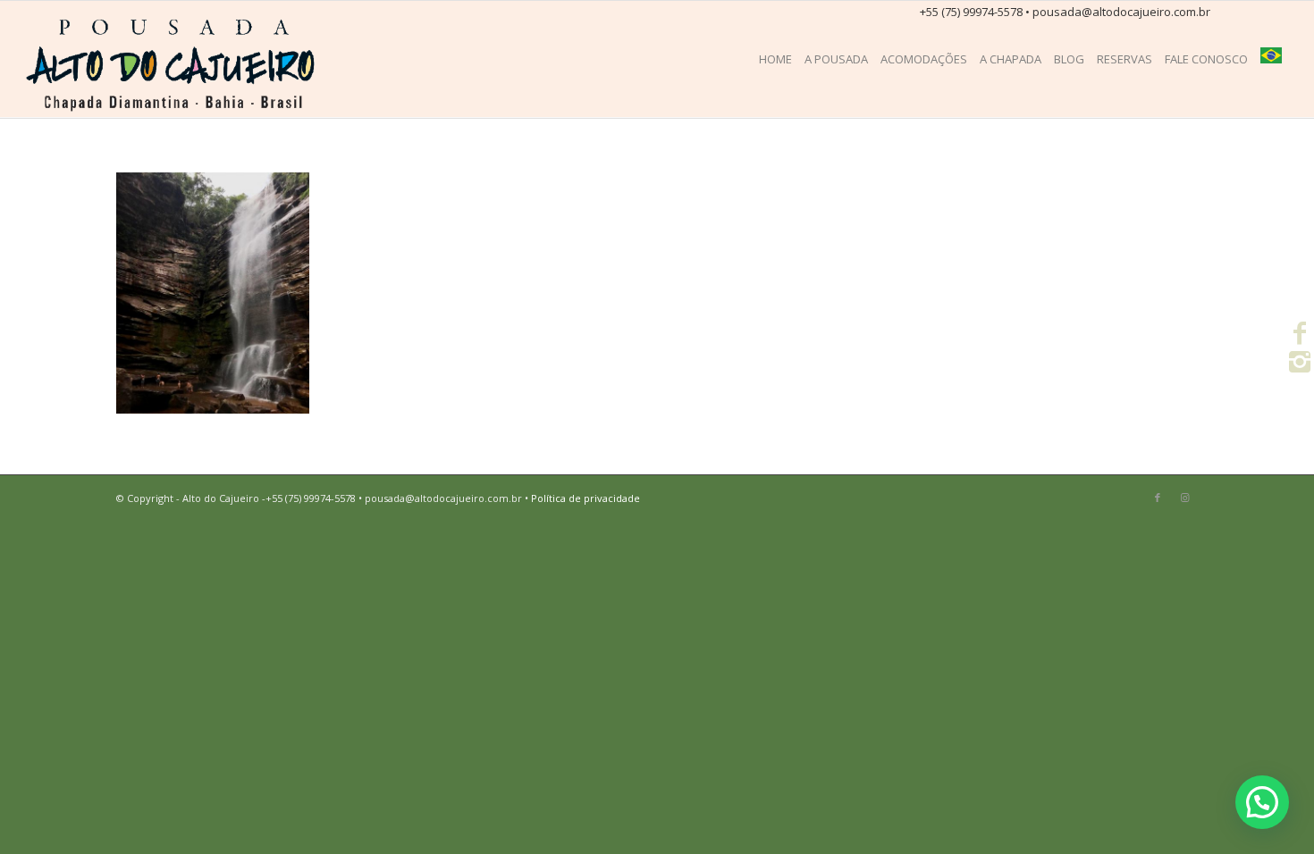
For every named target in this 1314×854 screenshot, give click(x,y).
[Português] (1271, 59)
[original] (173, 59)
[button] (1262, 802)
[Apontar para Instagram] (1184, 497)
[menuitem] (775, 59)
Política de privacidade (585, 498)
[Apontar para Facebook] (1157, 497)
